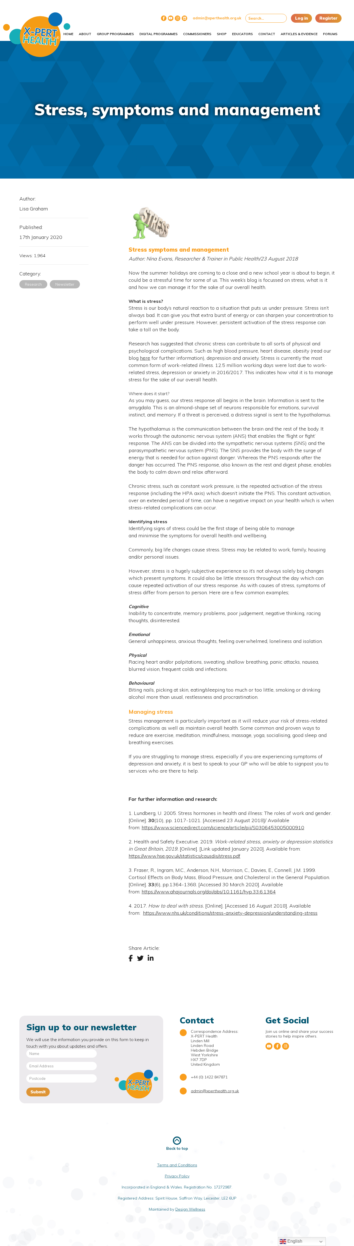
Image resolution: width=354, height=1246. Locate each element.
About (85, 34)
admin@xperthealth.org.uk (217, 18)
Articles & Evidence (299, 34)
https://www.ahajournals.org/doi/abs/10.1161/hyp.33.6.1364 (209, 891)
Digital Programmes (158, 34)
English (294, 1241)
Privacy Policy (177, 1176)
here (145, 358)
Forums (330, 34)
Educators (242, 34)
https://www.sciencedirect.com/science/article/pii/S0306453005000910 (223, 827)
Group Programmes (115, 34)
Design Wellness (190, 1209)
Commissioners (197, 34)
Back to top (177, 1148)
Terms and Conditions (177, 1164)
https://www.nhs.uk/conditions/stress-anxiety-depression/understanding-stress (230, 913)
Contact (266, 34)
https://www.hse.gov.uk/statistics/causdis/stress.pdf (184, 856)
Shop (222, 34)
